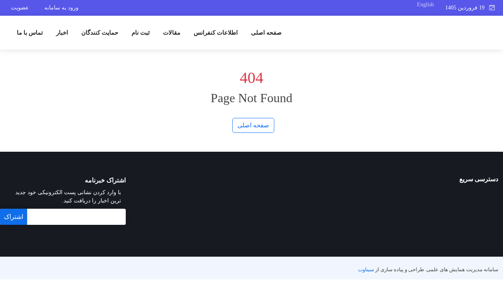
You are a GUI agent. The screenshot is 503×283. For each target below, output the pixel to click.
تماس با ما (30, 32)
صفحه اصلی (266, 32)
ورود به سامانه (61, 8)
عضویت (20, 8)
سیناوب (366, 269)
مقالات (171, 32)
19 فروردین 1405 (467, 8)
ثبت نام (141, 32)
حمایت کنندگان (99, 32)
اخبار (62, 32)
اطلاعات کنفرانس (216, 32)
